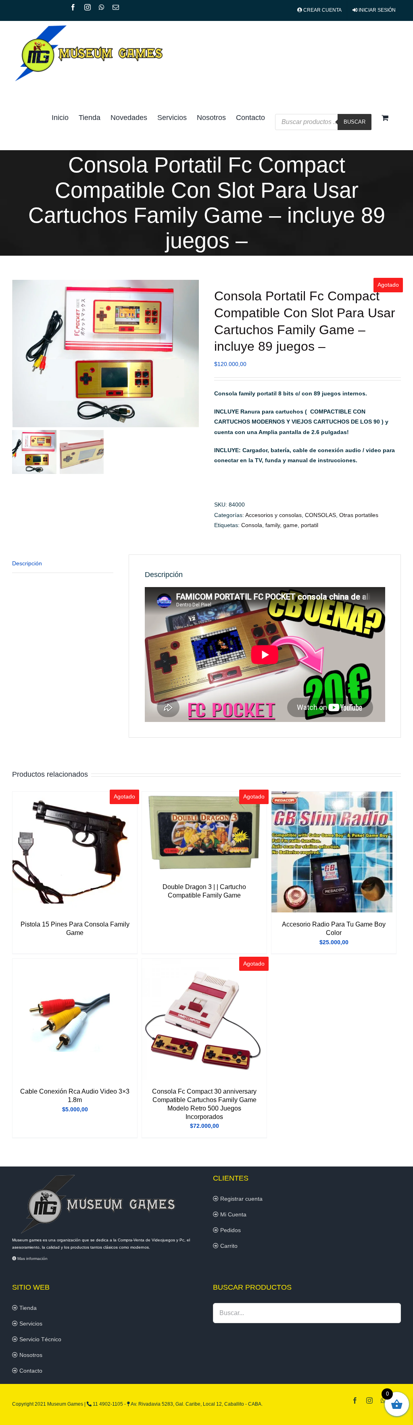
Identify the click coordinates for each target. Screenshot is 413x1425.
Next (193, 353)
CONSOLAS (320, 515)
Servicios (30, 1323)
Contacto (30, 1370)
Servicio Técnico (39, 1339)
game (290, 525)
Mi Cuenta (232, 1214)
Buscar (354, 122)
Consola (251, 525)
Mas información (32, 1258)
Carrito (228, 1246)
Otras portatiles (358, 515)
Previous (18, 353)
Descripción (27, 563)
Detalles (73, 853)
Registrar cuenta (241, 1198)
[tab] (62, 563)
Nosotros (30, 1355)
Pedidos (230, 1230)
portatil (309, 525)
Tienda (27, 1308)
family (272, 525)
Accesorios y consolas (273, 515)
